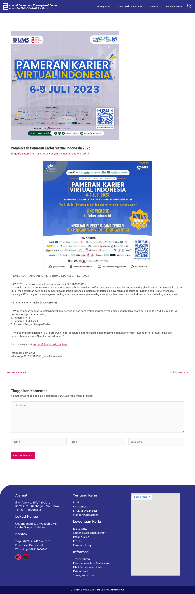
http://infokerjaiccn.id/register (50, 344)
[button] (111, 6)
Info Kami (154, 6)
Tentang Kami (103, 6)
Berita (41, 153)
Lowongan (52, 153)
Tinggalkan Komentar (23, 153)
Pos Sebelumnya (14, 372)
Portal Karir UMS (174, 6)
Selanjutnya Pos (181, 372)
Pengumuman (67, 153)
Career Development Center (130, 6)
